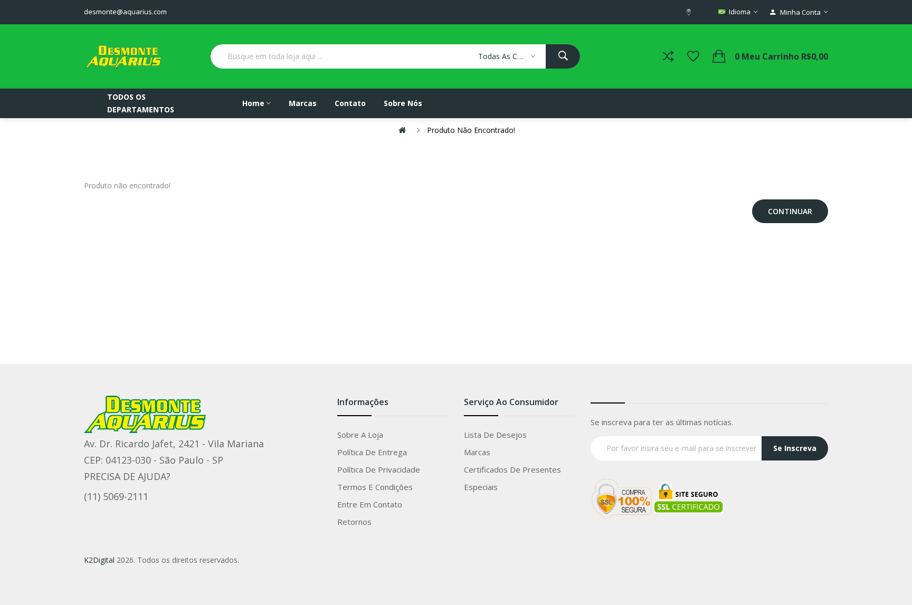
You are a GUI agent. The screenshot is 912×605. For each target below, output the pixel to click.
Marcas (477, 452)
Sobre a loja (360, 434)
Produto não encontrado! (471, 130)
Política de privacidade (378, 469)
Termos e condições (375, 487)
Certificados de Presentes (512, 469)
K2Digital (99, 560)
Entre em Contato (369, 504)
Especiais (481, 487)
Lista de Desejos (495, 434)
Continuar (790, 211)
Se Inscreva (794, 448)
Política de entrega (372, 452)
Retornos (354, 521)
